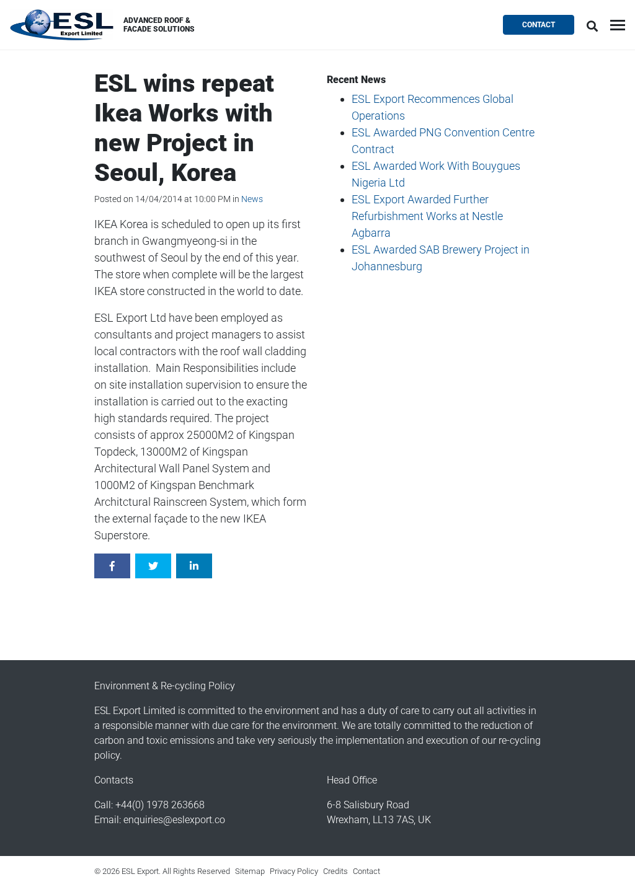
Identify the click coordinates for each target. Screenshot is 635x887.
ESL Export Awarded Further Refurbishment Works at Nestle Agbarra (427, 216)
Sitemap (250, 871)
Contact (538, 24)
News (252, 199)
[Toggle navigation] (617, 25)
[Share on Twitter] (153, 565)
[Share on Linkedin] (194, 565)
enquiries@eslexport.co (174, 820)
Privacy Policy (294, 871)
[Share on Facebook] (112, 565)
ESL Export (61, 24)
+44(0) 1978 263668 (160, 805)
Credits (335, 871)
